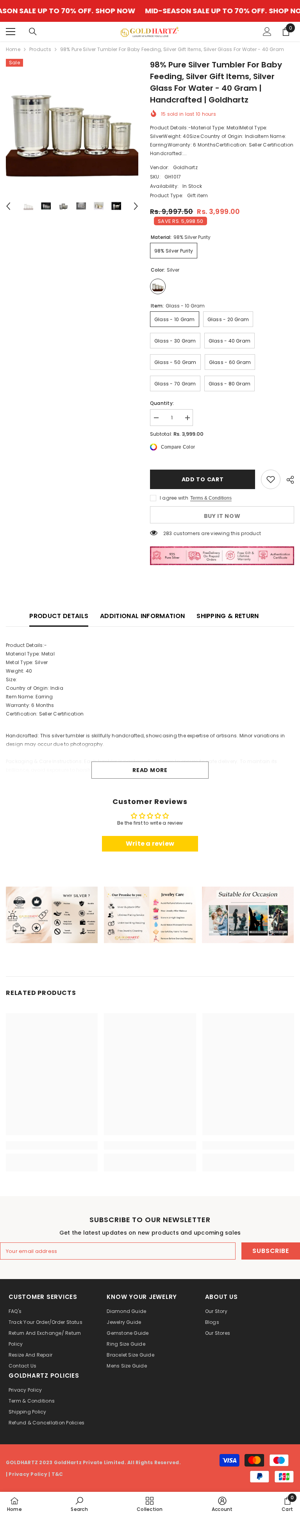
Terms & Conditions (211, 498)
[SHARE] (287, 479)
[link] (52, 915)
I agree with (174, 498)
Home (13, 49)
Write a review (150, 843)
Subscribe (270, 1250)
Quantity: (162, 403)
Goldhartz (185, 167)
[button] (8, 206)
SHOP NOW (79, 11)
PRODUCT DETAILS (58, 615)
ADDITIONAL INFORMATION (142, 615)
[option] (72, 125)
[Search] (33, 31)
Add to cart (203, 479)
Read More (149, 770)
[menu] (10, 31)
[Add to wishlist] (270, 479)
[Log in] (267, 31)
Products (40, 49)
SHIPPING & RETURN (227, 615)
